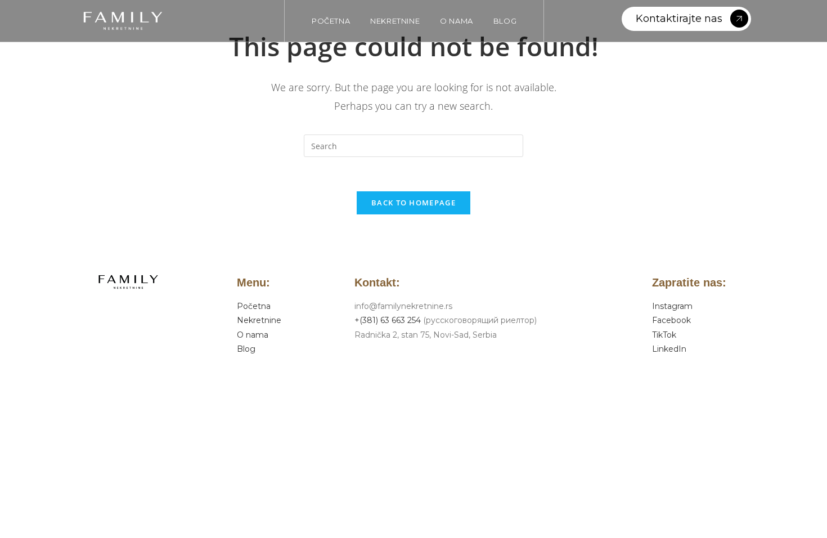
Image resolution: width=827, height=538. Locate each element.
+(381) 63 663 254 (387, 320)
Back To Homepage (413, 203)
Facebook (671, 320)
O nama (252, 335)
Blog (246, 349)
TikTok (664, 335)
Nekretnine (259, 320)
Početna (254, 306)
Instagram (672, 306)
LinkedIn (669, 349)
